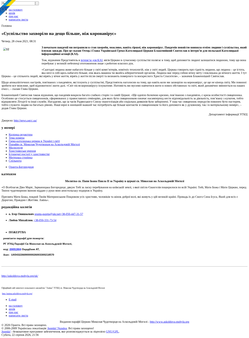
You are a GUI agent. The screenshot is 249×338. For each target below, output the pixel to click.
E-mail (12, 299)
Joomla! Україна (57, 328)
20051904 (15, 249)
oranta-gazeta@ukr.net (47, 214)
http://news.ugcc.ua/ (25, 120)
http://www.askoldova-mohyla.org (169, 321)
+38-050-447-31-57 (71, 214)
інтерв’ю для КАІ (91, 60)
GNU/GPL (112, 331)
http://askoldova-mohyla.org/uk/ (19, 275)
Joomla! (6, 331)
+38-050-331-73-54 (45, 220)
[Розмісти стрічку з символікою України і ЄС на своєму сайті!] (8, 8)
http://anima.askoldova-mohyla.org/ (17, 293)
